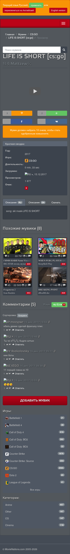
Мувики (22, 34)
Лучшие (22, 315)
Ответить (19, 329)
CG (34, 518)
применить (36, 5)
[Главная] (2, 23)
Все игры (35, 489)
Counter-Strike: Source (36, 461)
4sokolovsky (20, 351)
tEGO (15, 365)
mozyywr (17, 322)
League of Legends (36, 482)
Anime (34, 504)
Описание (13, 202)
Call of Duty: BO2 (36, 439)
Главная (9, 34)
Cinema (34, 525)
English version (58, 10)
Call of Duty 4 (36, 432)
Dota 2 (36, 475)
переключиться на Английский (19, 10)
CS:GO (34, 34)
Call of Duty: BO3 (36, 446)
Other (34, 511)
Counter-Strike (36, 453)
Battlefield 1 (36, 418)
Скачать (55, 202)
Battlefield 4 (36, 425)
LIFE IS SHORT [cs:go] (20, 37)
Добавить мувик (35, 400)
